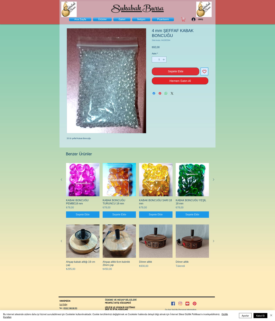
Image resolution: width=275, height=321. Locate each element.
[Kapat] (271, 315)
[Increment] (164, 59)
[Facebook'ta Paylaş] (154, 93)
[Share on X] (172, 93)
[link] (183, 19)
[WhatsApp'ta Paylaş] (166, 93)
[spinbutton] (159, 59)
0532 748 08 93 (70, 308)
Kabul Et (260, 315)
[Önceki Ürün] (61, 179)
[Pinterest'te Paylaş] (160, 93)
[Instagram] (180, 303)
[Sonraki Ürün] (213, 179)
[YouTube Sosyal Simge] (187, 303)
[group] (137, 190)
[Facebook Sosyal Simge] (173, 303)
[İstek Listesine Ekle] (204, 71)
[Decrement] (154, 59)
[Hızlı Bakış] (82, 179)
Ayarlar (245, 315)
